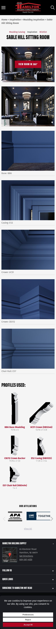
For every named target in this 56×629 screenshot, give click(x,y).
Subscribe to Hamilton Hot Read (17, 588)
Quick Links (7, 579)
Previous (4, 519)
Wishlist (43, 32)
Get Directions (26, 556)
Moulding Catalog (17, 32)
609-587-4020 (25, 559)
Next (52, 519)
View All (28, 528)
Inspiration (32, 32)
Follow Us (7, 570)
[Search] (53, 7)
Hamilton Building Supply (14, 543)
